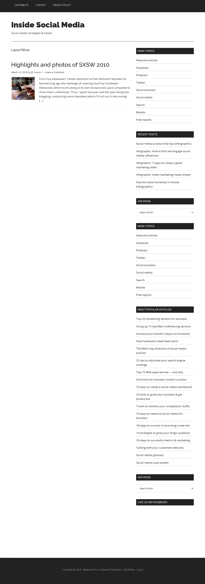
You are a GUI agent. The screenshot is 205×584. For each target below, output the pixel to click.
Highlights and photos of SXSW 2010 (60, 64)
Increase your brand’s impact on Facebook (163, 334)
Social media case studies (152, 462)
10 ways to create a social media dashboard (164, 387)
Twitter (140, 82)
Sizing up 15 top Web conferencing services (163, 326)
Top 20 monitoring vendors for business (161, 319)
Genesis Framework (111, 569)
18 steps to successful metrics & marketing (163, 440)
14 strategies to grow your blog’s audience (163, 433)
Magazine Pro (90, 569)
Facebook (142, 68)
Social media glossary (150, 455)
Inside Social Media (48, 24)
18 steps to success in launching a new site (163, 425)
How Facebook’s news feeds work (157, 341)
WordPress (129, 569)
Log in (140, 569)
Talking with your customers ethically (160, 447)
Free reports (144, 119)
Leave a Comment (54, 72)
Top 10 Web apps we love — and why (159, 372)
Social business (146, 90)
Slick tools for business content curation (161, 379)
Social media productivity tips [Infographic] (163, 143)
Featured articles (147, 60)
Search (140, 105)
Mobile (140, 112)
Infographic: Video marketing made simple (163, 174)
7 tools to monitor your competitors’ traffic (163, 406)
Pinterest (141, 75)
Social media (144, 97)
